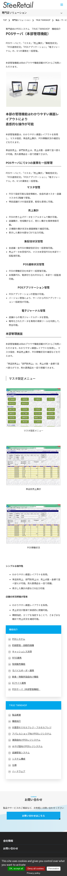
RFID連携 (17, 657)
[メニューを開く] (61, 4)
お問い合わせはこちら (33, 815)
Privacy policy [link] (33, 873)
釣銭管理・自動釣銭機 (23, 645)
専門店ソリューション (14, 12)
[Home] (18, 5)
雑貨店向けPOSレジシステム (26, 739)
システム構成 (18, 758)
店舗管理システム (21, 752)
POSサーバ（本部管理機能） (26, 689)
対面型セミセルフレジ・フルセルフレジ (31, 727)
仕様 (14, 765)
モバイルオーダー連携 (23, 670)
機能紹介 (16, 721)
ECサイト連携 (19, 682)
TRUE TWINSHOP (43, 20)
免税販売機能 (18, 664)
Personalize (53, 868)
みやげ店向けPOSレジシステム (27, 746)
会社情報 (8, 841)
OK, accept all (16, 868)
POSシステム (18, 639)
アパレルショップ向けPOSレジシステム (31, 733)
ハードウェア (18, 771)
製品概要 (16, 714)
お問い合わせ (10, 848)
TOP (5, 20)
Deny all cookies (36, 868)
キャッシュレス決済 (22, 651)
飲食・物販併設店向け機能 (25, 676)
